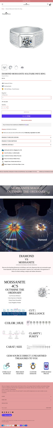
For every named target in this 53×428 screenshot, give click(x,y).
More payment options (26, 120)
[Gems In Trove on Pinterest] (6, 412)
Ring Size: (4, 93)
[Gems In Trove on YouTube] (13, 412)
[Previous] (15, 1)
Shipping (4, 129)
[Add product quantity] (7, 107)
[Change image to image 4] (22, 67)
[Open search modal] (47, 4)
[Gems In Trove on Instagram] (4, 412)
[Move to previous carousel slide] (47, 181)
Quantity (4, 104)
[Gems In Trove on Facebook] (2, 412)
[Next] (38, 1)
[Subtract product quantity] (3, 107)
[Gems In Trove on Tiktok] (9, 412)
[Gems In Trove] (26, 4)
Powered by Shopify (5, 421)
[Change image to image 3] (16, 67)
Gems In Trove (5, 76)
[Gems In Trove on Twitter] (11, 412)
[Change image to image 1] (4, 67)
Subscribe (48, 407)
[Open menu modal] (2, 4)
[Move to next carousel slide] (50, 181)
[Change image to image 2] (10, 67)
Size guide (6, 101)
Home (3, 8)
